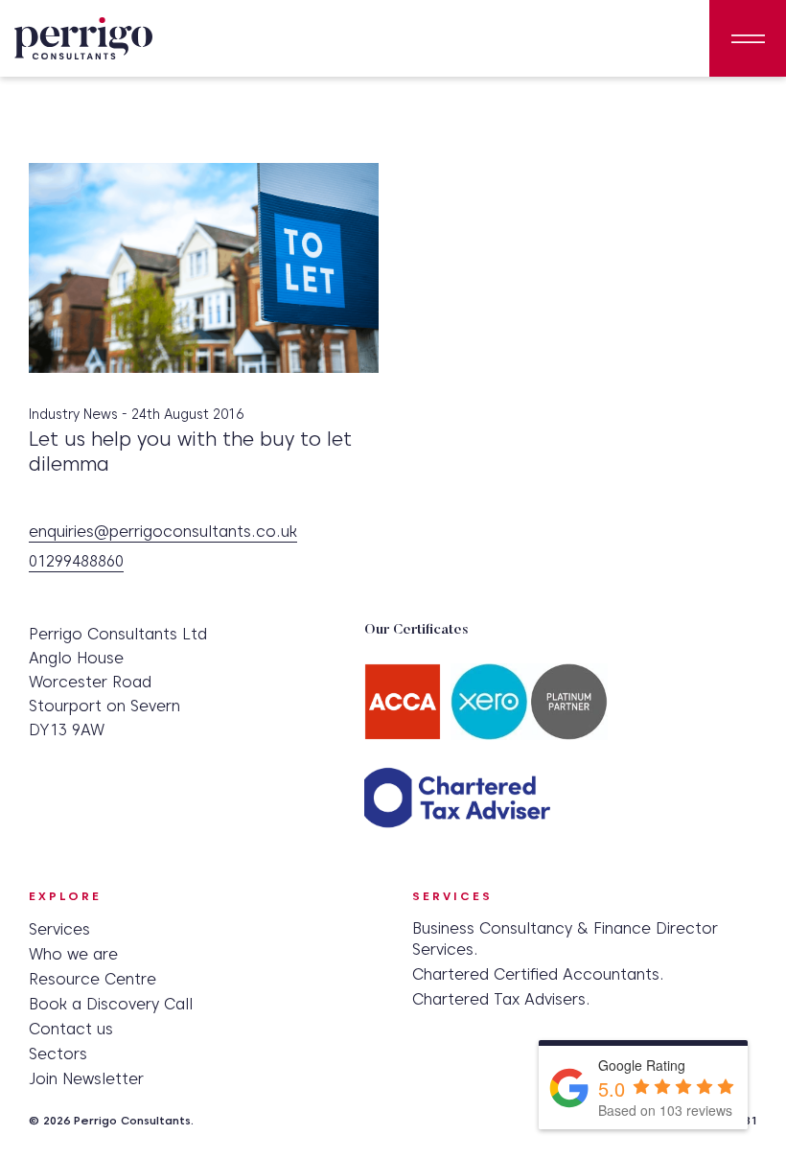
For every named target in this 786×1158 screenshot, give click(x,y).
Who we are (73, 954)
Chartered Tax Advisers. (501, 999)
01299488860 (76, 562)
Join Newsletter (86, 1079)
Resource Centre (92, 979)
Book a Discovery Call (111, 1004)
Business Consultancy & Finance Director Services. (565, 939)
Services (59, 929)
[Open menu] (747, 38)
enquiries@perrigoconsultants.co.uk (163, 532)
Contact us (71, 1029)
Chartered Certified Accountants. (538, 974)
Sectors (58, 1054)
